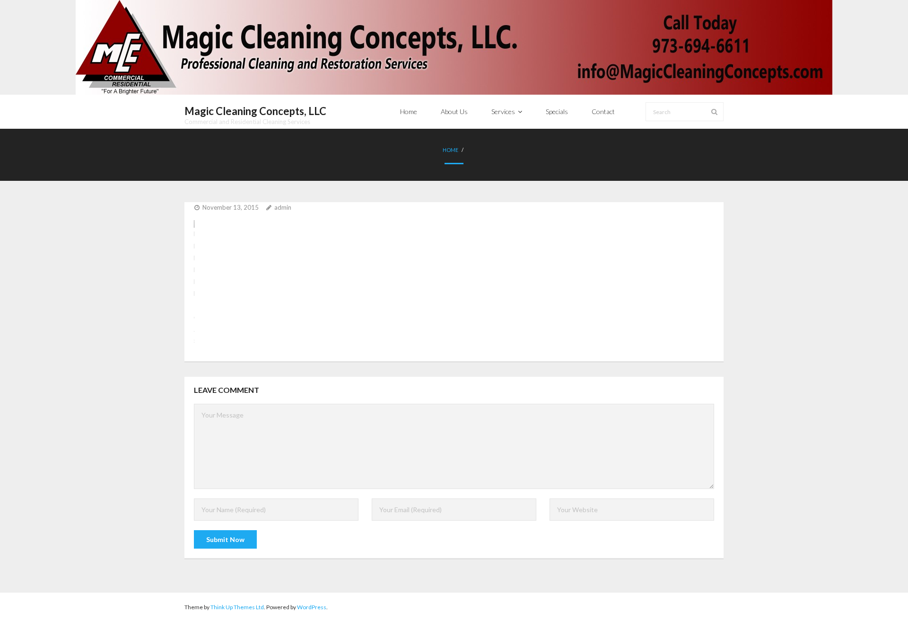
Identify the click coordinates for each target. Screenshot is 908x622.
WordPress (311, 607)
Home (450, 150)
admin (282, 207)
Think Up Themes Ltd (237, 607)
